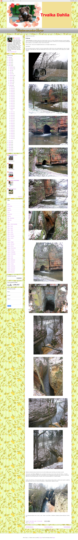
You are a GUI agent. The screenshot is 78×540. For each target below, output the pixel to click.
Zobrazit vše (20, 196)
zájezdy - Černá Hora (11, 248)
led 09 (12, 125)
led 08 (12, 126)
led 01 (12, 138)
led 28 (12, 91)
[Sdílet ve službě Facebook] (48, 521)
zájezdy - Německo (11, 261)
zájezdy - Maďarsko (11, 259)
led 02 (12, 136)
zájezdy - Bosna (10, 246)
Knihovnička (9, 206)
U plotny (9, 216)
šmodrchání (9, 214)
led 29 (12, 90)
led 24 (12, 98)
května (11, 78)
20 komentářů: (40, 521)
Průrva (28, 38)
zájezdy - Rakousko (11, 265)
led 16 (12, 113)
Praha (8, 212)
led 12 (12, 120)
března (11, 82)
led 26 (12, 95)
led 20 (12, 105)
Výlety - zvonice (10, 238)
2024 (10, 60)
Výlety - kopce (10, 228)
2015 (10, 149)
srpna (11, 73)
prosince (11, 67)
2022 (10, 64)
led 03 (12, 135)
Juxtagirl (40, 537)
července (12, 75)
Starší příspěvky (67, 527)
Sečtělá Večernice (12, 188)
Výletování (9, 220)
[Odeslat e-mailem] (44, 521)
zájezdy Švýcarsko (11, 271)
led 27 (12, 93)
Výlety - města (10, 230)
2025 (10, 59)
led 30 (12, 88)
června (11, 77)
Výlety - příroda (31, 522)
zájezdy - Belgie (10, 242)
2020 (10, 140)
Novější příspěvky (29, 527)
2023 (10, 62)
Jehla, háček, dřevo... (13, 155)
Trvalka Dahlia (17, 38)
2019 (10, 142)
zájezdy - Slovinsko (11, 269)
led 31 (12, 86)
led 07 (12, 128)
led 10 (12, 123)
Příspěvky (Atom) (52, 530)
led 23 (12, 100)
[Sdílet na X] (47, 521)
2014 (10, 150)
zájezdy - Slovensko (11, 267)
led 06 (12, 130)
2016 (10, 147)
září (11, 72)
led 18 (12, 108)
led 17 (12, 111)
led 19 (12, 106)
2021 (10, 65)
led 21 (12, 103)
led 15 (12, 115)
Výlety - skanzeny (10, 236)
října (11, 70)
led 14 (12, 116)
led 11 (12, 121)
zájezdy (8, 240)
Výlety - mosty (10, 232)
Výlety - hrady (10, 226)
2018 (10, 144)
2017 (10, 145)
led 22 (12, 101)
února (11, 83)
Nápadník (9, 210)
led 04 (12, 133)
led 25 (12, 96)
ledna (11, 85)
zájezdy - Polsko (10, 263)
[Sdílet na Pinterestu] (49, 521)
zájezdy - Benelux (10, 244)
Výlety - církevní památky (12, 224)
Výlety (8, 222)
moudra (8, 208)
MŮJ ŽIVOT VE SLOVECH (14, 180)
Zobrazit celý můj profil (11, 51)
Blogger (53, 537)
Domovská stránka (49, 527)
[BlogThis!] (46, 521)
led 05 (12, 131)
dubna (11, 80)
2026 (10, 57)
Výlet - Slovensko (10, 218)
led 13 (12, 118)
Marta (10, 163)
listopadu (12, 68)
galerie (8, 204)
